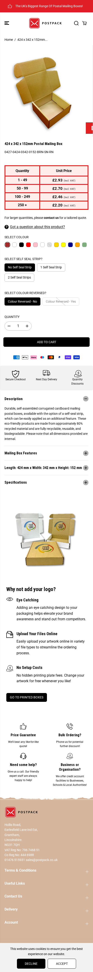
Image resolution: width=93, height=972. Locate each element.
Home (9, 39)
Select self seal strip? (23, 259)
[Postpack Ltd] (45, 23)
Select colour (17, 237)
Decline (31, 963)
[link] (46, 812)
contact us (51, 218)
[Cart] (84, 23)
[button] (7, 23)
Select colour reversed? (25, 293)
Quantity (12, 317)
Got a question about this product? (37, 227)
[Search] (76, 23)
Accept (62, 963)
